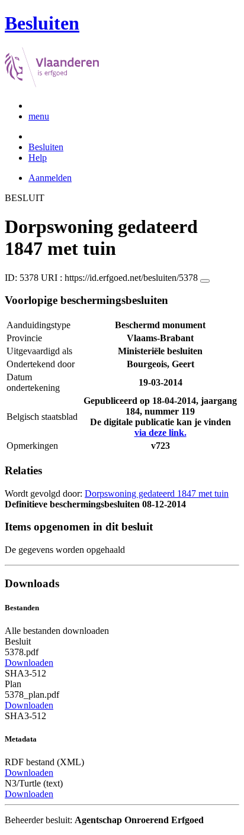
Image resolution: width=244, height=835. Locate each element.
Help (37, 158)
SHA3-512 (25, 673)
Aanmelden (50, 178)
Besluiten (45, 147)
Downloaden (29, 663)
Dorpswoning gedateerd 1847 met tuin (157, 493)
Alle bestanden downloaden (57, 631)
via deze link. (160, 433)
